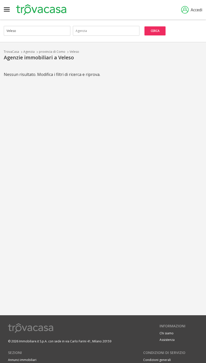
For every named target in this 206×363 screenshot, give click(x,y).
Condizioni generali (157, 360)
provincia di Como (52, 52)
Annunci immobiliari (22, 360)
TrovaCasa (11, 52)
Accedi (196, 10)
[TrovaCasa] (41, 9)
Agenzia (29, 52)
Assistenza (167, 340)
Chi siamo (167, 333)
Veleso (74, 52)
